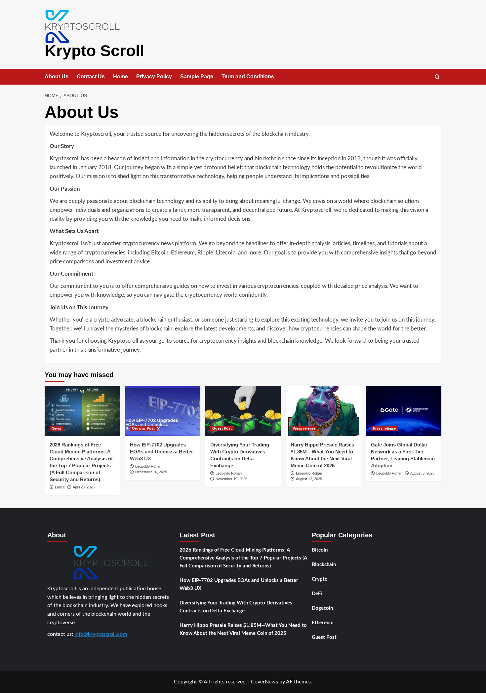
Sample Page (196, 76)
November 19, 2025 (231, 479)
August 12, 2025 (309, 479)
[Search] (437, 77)
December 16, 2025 (151, 472)
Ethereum (323, 622)
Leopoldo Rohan (148, 466)
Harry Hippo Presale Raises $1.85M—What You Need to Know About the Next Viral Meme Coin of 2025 (243, 629)
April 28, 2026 (84, 487)
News (56, 428)
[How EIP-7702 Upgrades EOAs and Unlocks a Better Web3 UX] (162, 411)
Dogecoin (322, 608)
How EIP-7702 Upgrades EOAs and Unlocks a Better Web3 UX (161, 451)
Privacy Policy (154, 76)
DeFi (317, 593)
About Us (56, 76)
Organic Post (143, 428)
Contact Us (91, 76)
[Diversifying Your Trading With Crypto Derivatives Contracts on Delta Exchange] (243, 411)
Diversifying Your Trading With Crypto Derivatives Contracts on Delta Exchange (236, 606)
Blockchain (324, 564)
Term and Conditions (248, 76)
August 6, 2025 (422, 473)
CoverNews (264, 681)
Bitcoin (320, 550)
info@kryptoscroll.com (100, 634)
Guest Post (222, 428)
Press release (304, 428)
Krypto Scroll (94, 50)
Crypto (320, 579)
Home (120, 76)
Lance (60, 487)
